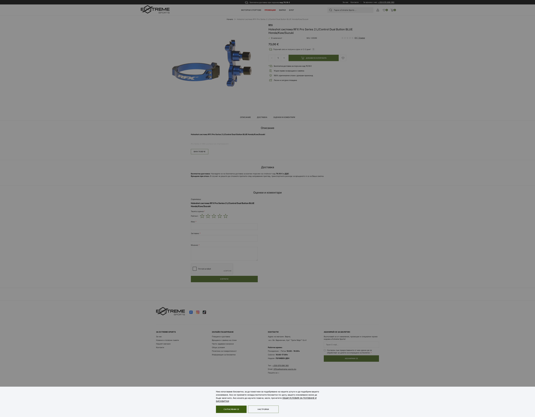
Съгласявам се (231, 409)
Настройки (263, 409)
